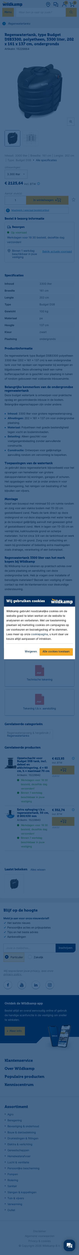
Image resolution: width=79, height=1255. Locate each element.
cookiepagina (39, 634)
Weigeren (31, 651)
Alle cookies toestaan (56, 651)
